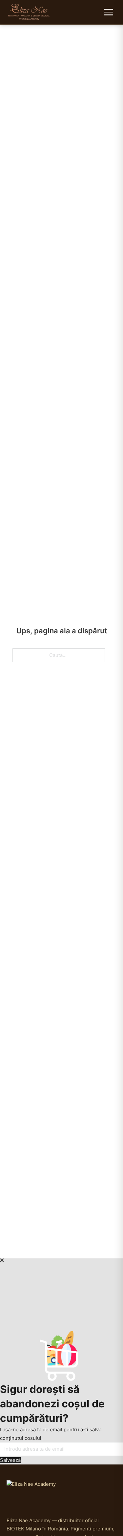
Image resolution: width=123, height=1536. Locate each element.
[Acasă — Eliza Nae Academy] (29, 12)
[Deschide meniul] (109, 12)
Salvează (10, 1460)
